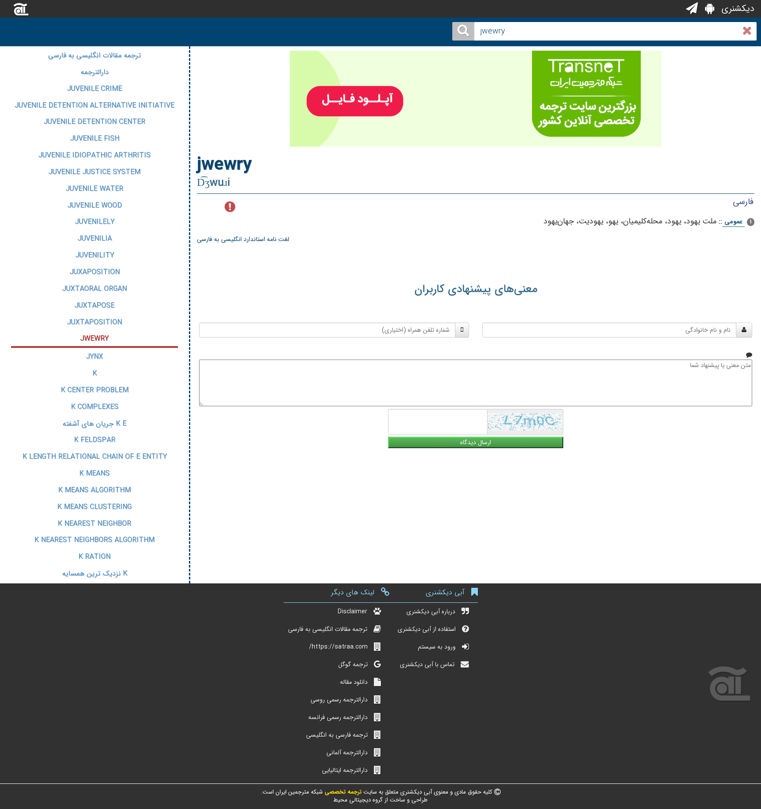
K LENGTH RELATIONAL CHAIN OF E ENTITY (94, 456)
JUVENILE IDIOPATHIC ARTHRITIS (94, 155)
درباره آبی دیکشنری (430, 611)
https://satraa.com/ (338, 647)
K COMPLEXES (94, 406)
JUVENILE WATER (94, 188)
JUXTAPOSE (94, 305)
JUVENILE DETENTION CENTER (94, 121)
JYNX (94, 356)
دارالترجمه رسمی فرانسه (338, 717)
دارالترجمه (95, 72)
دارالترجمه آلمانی (347, 752)
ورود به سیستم (437, 647)
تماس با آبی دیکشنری (427, 664)
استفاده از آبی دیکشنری (427, 629)
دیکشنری (736, 8)
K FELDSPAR (94, 439)
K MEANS (94, 473)
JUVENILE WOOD (94, 205)
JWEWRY (94, 338)
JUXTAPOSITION (94, 322)
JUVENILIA (95, 238)
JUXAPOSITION (95, 272)
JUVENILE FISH (94, 138)
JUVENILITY (94, 255)
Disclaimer (352, 611)
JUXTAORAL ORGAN (94, 288)
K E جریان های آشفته (94, 423)
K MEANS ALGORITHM (94, 490)
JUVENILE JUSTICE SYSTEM (94, 172)
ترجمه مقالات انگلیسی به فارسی (94, 55)
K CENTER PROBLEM (95, 390)
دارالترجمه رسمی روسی (339, 700)
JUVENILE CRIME (94, 88)
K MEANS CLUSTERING (94, 506)
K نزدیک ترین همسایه (94, 573)
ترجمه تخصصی (342, 792)
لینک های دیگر (352, 592)
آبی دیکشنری (445, 592)
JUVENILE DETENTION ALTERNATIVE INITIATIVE (94, 105)
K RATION (94, 556)
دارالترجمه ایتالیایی (345, 770)
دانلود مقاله (354, 682)
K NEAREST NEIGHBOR (94, 523)
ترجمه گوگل (353, 664)
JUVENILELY (95, 221)
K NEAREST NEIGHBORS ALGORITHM (94, 540)
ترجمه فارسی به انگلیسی (337, 735)
